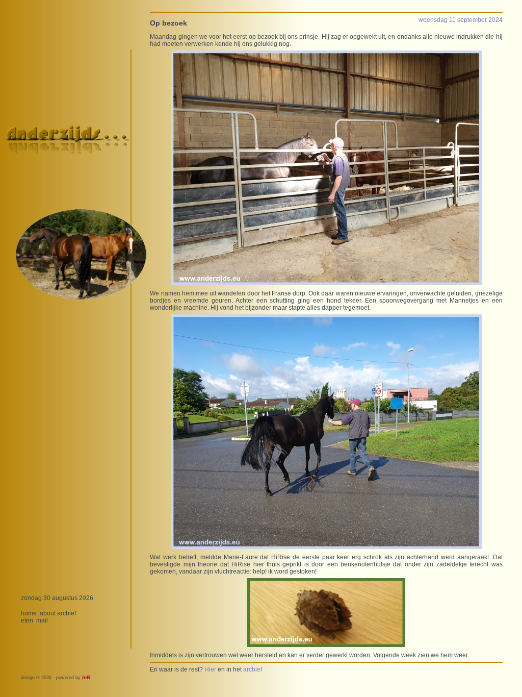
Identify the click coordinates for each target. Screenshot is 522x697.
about (48, 613)
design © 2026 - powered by (55, 677)
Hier (210, 669)
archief (66, 613)
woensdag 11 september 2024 (461, 19)
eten (27, 620)
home (29, 613)
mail (42, 620)
